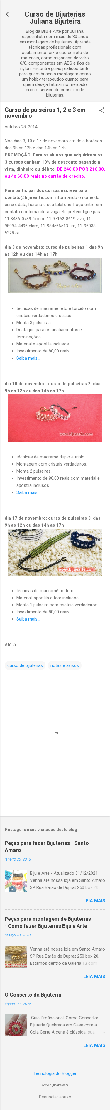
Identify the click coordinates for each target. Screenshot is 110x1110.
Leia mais (94, 900)
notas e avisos (64, 665)
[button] (101, 111)
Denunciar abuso (55, 1097)
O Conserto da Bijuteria (33, 995)
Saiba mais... (28, 358)
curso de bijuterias (25, 665)
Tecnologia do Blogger (55, 1073)
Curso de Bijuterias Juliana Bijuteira (55, 17)
